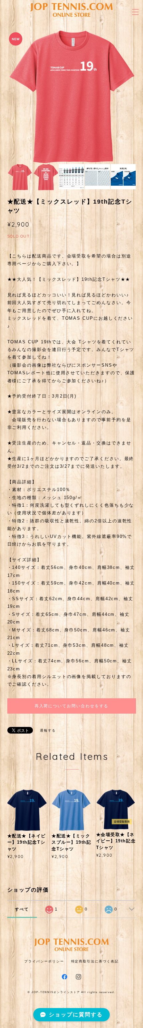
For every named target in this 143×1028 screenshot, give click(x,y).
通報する (48, 730)
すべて (22, 909)
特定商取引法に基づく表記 (95, 961)
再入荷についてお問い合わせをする (72, 706)
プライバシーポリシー (44, 961)
